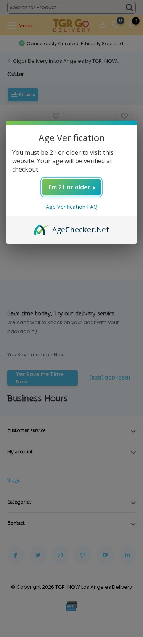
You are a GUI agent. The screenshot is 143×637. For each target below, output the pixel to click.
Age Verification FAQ (72, 206)
